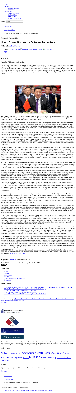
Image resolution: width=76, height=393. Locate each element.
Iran (67, 353)
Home (6, 5)
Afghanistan (8, 275)
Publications (8, 11)
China (6, 271)
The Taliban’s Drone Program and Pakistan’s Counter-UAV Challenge (25, 289)
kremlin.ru (13, 259)
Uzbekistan (5, 360)
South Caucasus (48, 358)
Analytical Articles (13, 13)
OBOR (6, 276)
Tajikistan (58, 358)
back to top (4, 302)
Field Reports (12, 16)
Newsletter (4, 371)
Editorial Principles (13, 8)
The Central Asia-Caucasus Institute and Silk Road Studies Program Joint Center (28, 390)
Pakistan (6, 273)
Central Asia (43, 352)
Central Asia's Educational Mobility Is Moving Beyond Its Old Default (25, 294)
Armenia (17, 353)
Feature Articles (12, 15)
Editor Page (11, 10)
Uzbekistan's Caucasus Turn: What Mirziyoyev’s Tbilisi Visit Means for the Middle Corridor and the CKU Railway (38, 287)
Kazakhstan (6, 357)
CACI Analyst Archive (15, 18)
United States (66, 358)
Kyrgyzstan (17, 358)
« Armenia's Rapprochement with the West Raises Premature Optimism (35, 299)
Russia (35, 357)
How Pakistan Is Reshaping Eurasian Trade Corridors (20, 292)
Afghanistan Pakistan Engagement (14, 278)
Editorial (6, 6)
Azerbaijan (28, 352)
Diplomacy (7, 280)
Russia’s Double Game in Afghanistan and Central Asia (20, 290)
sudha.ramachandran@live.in (18, 253)
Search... (3, 21)
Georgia (61, 352)
